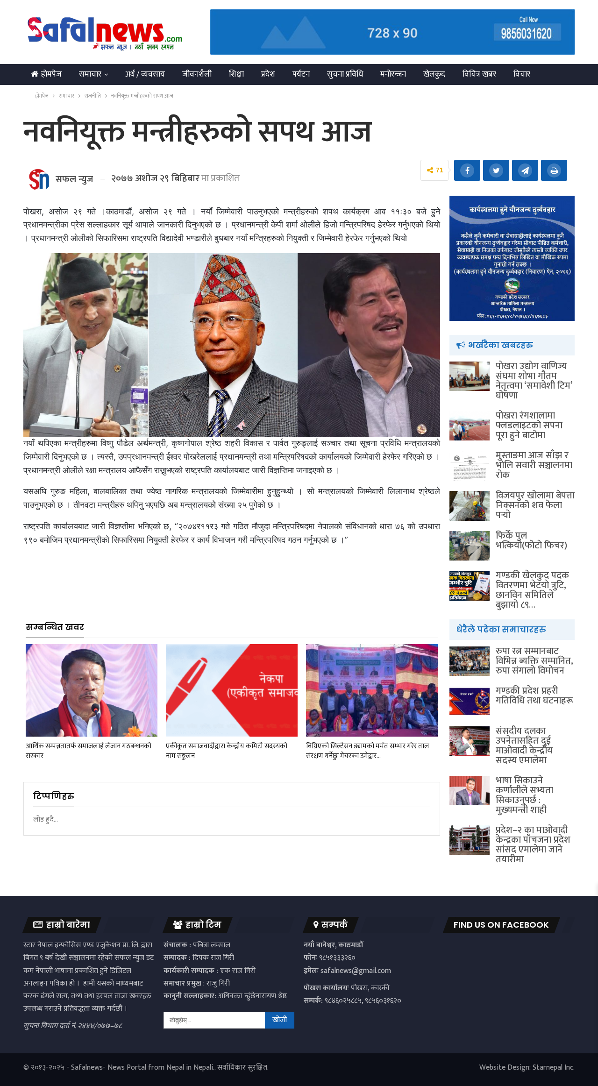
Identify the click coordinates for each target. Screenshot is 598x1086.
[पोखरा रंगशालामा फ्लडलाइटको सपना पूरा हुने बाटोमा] (469, 426)
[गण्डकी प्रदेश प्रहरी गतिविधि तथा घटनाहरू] (469, 701)
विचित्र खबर (479, 74)
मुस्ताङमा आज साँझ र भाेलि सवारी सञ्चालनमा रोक (534, 465)
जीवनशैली (197, 74)
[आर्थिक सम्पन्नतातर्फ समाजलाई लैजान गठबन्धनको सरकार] (91, 690)
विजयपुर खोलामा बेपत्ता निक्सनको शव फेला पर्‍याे (535, 505)
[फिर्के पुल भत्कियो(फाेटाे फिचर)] (469, 546)
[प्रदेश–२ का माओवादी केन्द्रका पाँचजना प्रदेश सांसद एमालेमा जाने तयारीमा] (469, 840)
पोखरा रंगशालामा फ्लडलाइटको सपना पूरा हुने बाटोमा (529, 425)
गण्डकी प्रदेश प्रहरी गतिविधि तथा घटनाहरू (534, 696)
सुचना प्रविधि (345, 74)
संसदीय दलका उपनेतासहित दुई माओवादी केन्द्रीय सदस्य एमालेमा (524, 745)
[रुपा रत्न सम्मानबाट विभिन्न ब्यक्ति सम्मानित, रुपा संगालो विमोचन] (469, 661)
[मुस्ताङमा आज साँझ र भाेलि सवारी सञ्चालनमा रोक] (469, 466)
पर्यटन (301, 74)
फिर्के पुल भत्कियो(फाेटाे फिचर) (531, 541)
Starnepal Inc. (554, 1067)
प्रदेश (268, 74)
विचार (521, 74)
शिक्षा (236, 74)
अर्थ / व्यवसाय (145, 74)
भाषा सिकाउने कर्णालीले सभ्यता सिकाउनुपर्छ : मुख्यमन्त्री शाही (524, 795)
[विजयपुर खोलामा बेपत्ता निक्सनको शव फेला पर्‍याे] (469, 506)
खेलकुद (434, 74)
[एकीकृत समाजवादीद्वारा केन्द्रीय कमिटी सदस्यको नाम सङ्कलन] (232, 690)
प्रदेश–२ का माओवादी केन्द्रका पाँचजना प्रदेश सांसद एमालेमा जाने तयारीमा (533, 844)
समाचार (90, 74)
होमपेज (51, 74)
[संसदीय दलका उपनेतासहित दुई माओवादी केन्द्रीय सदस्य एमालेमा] (469, 741)
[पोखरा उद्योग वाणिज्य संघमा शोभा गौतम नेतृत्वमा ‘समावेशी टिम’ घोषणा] (469, 376)
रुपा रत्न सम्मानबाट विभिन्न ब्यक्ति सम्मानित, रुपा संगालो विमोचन (534, 661)
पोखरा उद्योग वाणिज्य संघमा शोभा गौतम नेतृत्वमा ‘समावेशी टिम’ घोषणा (534, 381)
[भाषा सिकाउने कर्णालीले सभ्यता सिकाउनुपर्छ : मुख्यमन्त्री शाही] (469, 791)
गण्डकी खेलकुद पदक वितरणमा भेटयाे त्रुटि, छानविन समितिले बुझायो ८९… (532, 590)
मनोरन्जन (393, 74)
